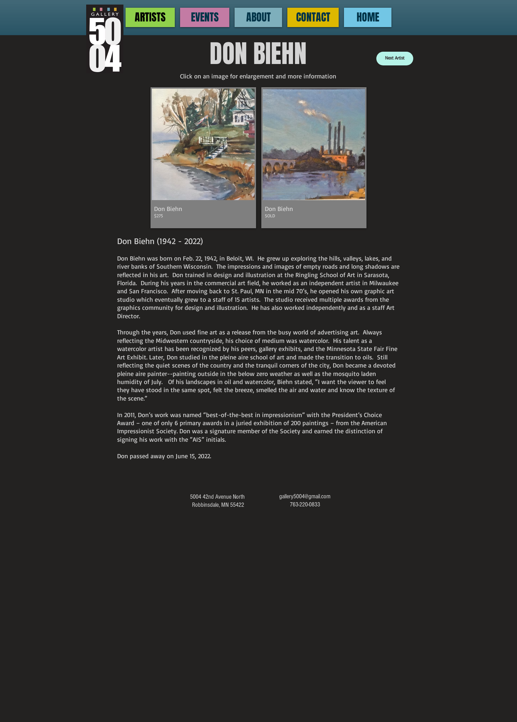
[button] (203, 157)
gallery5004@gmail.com (305, 496)
